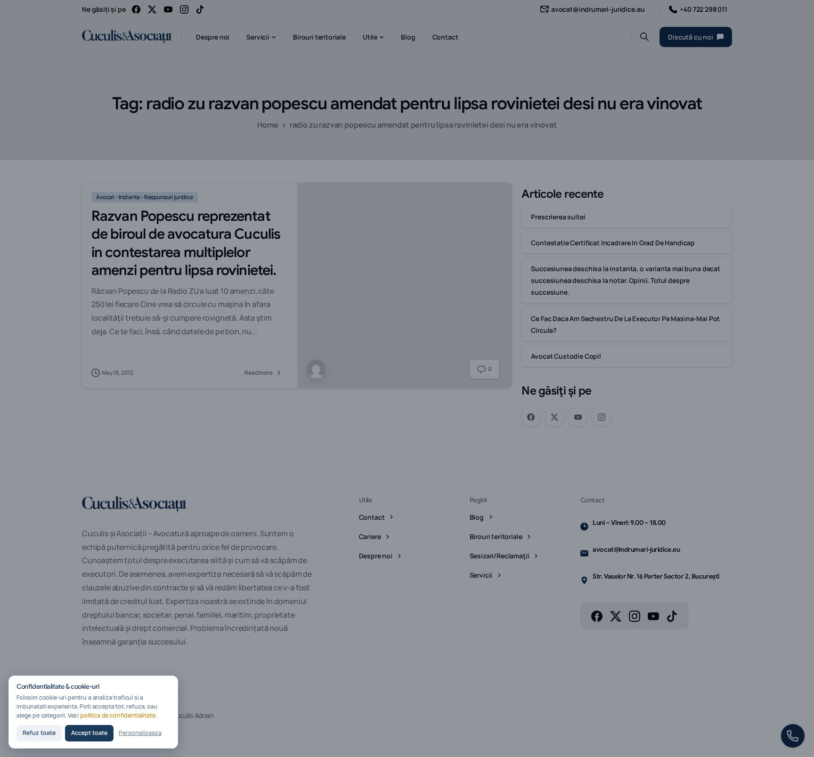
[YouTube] (168, 9)
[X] (152, 9)
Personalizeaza (140, 733)
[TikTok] (200, 9)
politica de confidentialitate (117, 715)
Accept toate (89, 733)
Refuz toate (39, 733)
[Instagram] (184, 9)
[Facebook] (136, 9)
